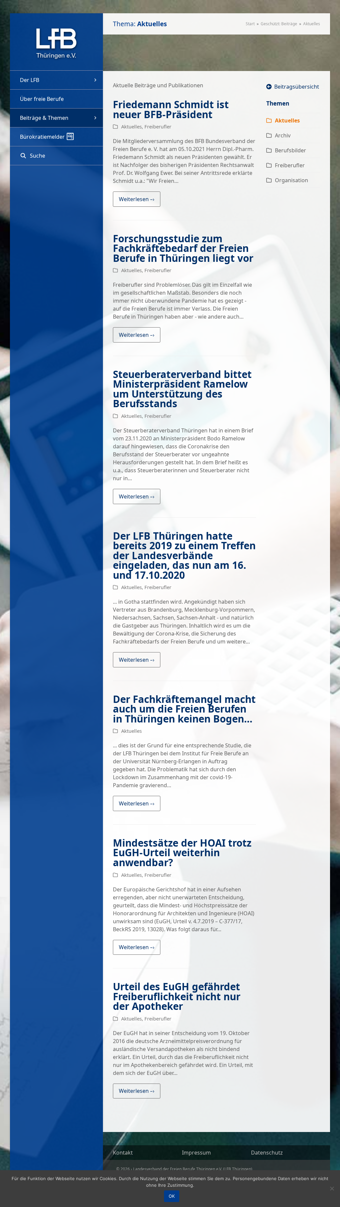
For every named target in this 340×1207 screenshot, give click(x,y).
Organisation (291, 180)
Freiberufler (157, 126)
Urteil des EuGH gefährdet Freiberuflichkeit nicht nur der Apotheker (176, 996)
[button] (56, 155)
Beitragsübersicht (295, 86)
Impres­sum (196, 1152)
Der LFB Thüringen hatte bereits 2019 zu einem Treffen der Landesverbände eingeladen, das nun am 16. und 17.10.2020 (184, 555)
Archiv (283, 135)
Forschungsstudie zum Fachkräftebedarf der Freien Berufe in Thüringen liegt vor (183, 248)
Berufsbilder (290, 150)
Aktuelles (131, 126)
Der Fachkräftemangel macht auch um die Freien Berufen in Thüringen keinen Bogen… (184, 708)
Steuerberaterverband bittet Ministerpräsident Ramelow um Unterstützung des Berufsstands (182, 389)
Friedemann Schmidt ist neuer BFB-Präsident (171, 109)
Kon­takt (123, 1152)
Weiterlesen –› (136, 199)
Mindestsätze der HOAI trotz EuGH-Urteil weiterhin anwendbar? (182, 852)
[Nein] (331, 1188)
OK (172, 1196)
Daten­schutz (267, 1152)
